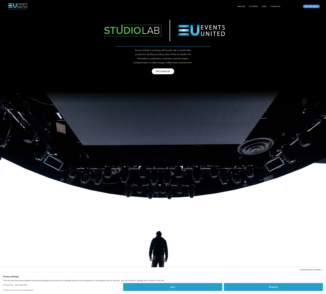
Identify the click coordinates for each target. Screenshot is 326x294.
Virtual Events (313, 264)
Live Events (312, 261)
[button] (241, 6)
